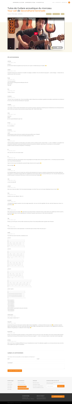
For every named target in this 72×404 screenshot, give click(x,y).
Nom (9, 358)
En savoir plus (40, 2)
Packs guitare (10, 384)
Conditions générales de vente (38, 387)
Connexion (58, 2)
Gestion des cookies (36, 384)
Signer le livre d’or (21, 382)
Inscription (64, 2)
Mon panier (9, 389)
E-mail (38, 358)
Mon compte (10, 387)
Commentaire (10, 362)
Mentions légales (36, 382)
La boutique (10, 382)
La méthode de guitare (22, 384)
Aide (53, 2)
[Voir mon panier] (69, 2)
